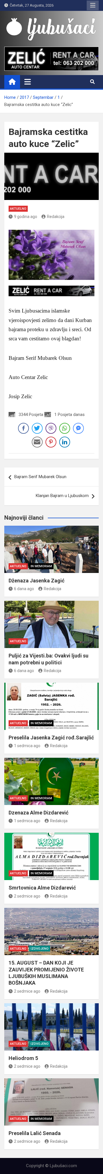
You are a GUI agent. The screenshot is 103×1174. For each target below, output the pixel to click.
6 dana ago (24, 588)
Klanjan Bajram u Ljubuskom (62, 495)
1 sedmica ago (27, 745)
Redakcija (55, 216)
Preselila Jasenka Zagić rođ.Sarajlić (51, 738)
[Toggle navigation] (27, 81)
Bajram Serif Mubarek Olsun (40, 476)
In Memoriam (41, 566)
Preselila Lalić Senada (35, 1133)
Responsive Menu (93, 5)
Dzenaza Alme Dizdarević (38, 813)
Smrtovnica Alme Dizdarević (42, 888)
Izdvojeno (40, 949)
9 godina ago (25, 216)
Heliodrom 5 (23, 1058)
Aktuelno (18, 209)
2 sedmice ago (27, 896)
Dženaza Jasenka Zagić (36, 581)
